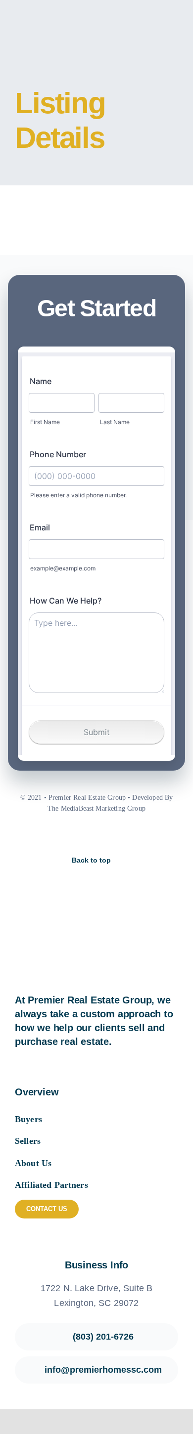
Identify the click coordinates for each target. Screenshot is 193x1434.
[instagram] (88, 835)
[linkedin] (121, 835)
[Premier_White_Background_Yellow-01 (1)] (54, 14)
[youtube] (104, 835)
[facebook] (71, 835)
